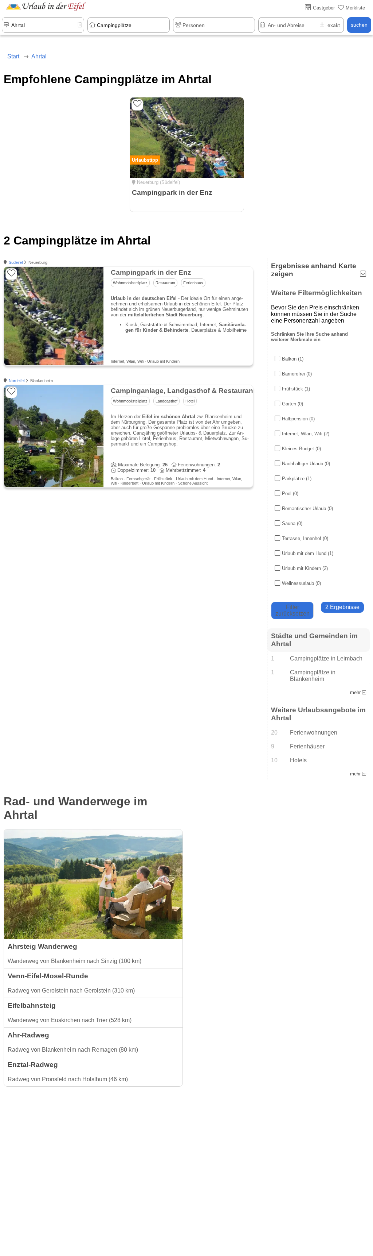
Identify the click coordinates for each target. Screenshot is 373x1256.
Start (13, 56)
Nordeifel (16, 380)
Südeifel (16, 262)
